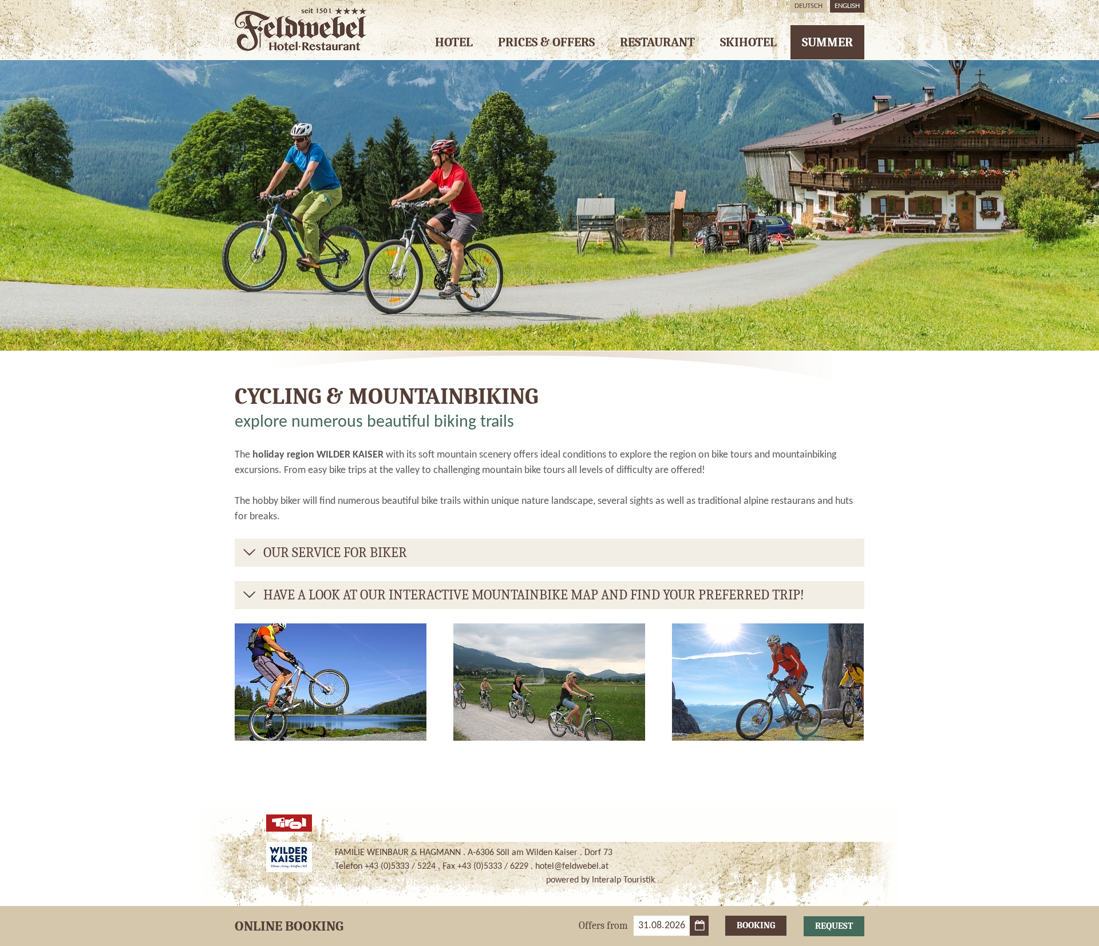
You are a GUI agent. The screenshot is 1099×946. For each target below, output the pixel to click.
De (808, 6)
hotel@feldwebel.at (571, 866)
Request (834, 926)
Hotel (454, 42)
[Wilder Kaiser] (289, 857)
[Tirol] (289, 823)
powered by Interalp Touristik (600, 880)
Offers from (603, 926)
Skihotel (748, 42)
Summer (827, 42)
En (847, 6)
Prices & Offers (546, 42)
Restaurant (657, 42)
